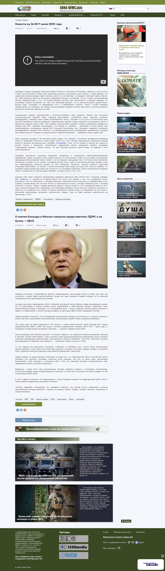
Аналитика (83, 2)
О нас (106, 532)
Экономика (46, 2)
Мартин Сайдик (42, 399)
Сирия (33, 15)
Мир (122, 15)
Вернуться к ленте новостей (118, 537)
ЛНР (32, 399)
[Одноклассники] (24, 210)
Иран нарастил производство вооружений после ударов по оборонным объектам (45, 477)
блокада (19, 399)
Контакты (140, 532)
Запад (112, 15)
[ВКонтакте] (17, 210)
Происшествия (70, 2)
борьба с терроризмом (24, 199)
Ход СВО (45, 15)
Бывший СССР (96, 15)
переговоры (61, 399)
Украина (58, 15)
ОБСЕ (53, 399)
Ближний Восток (76, 15)
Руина (71, 399)
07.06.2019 (24, 28)
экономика (80, 399)
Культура (94, 2)
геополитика (48, 199)
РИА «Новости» (21, 179)
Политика (19, 2)
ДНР (26, 399)
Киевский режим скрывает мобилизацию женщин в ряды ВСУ (44, 517)
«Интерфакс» (61, 143)
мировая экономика (62, 199)
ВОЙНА (38, 199)
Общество (57, 2)
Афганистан (20, 15)
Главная (18, 20)
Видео (103, 2)
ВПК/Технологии (33, 2)
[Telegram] (21, 210)
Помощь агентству (122, 532)
